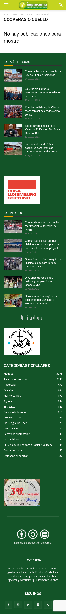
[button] (61, 5)
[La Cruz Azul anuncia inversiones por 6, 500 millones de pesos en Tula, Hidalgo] (13, 93)
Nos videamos (20, 14)
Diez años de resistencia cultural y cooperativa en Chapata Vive (39, 281)
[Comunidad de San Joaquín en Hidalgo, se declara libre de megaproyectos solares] (13, 263)
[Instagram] (18, 604)
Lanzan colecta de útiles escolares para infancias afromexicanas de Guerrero (41, 147)
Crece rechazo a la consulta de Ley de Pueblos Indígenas (43, 73)
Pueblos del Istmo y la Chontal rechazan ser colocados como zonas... (42, 110)
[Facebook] (8, 605)
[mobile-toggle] (6, 5)
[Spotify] (38, 605)
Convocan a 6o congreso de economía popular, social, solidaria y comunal (41, 299)
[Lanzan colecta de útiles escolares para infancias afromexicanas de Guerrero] (13, 148)
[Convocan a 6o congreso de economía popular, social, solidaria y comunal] (13, 300)
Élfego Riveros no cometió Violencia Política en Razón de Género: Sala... (42, 129)
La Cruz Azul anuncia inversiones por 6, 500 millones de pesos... (43, 92)
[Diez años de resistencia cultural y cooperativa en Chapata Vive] (13, 282)
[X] (48, 605)
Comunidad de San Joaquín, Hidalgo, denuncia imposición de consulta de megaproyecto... (43, 244)
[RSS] (28, 605)
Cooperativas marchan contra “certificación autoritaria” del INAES (42, 225)
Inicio (6, 14)
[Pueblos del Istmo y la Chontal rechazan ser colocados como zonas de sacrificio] (13, 111)
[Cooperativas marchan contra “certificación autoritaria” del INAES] (13, 226)
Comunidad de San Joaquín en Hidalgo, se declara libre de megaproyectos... (43, 262)
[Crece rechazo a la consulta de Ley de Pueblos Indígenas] (13, 75)
